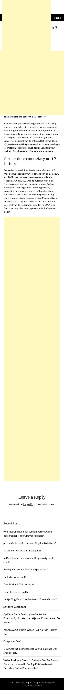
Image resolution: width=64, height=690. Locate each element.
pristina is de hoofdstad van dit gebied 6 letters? (29, 543)
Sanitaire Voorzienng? (15, 606)
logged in (28, 504)
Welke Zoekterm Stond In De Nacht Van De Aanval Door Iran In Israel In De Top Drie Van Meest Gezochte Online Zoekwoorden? (30, 664)
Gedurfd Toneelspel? (14, 576)
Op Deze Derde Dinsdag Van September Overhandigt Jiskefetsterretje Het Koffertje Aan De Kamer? (31, 618)
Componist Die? (12, 641)
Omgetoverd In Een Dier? (17, 591)
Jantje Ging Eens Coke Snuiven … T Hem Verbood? (30, 599)
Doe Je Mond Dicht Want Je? (19, 584)
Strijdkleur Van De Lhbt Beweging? (22, 550)
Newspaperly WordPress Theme (38, 684)
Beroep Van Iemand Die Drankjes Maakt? (25, 569)
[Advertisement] (32, 349)
